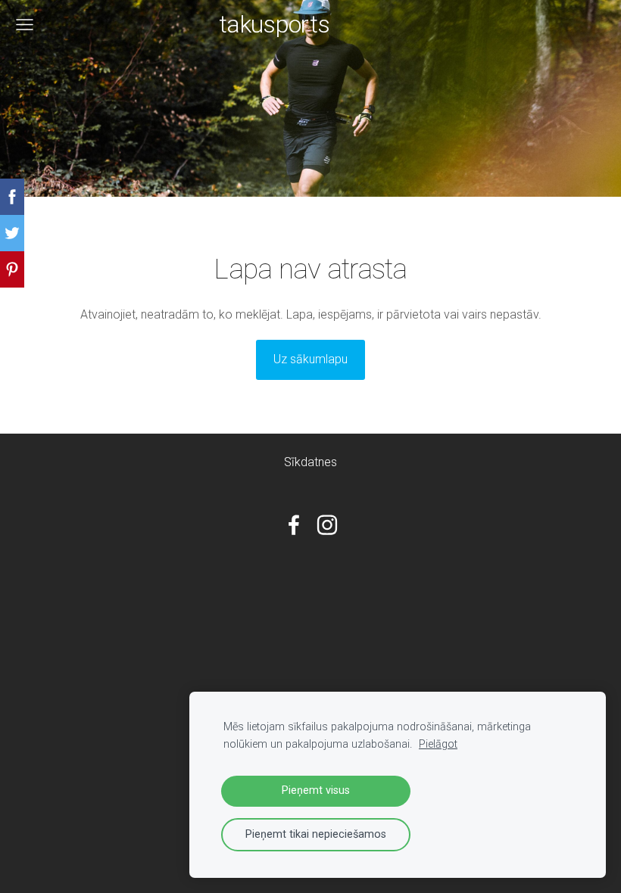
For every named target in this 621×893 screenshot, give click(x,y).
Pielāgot (438, 744)
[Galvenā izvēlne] (24, 24)
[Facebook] (294, 525)
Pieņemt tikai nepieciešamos (315, 834)
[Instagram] (327, 525)
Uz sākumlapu (310, 359)
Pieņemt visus (316, 790)
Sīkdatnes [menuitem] (310, 462)
